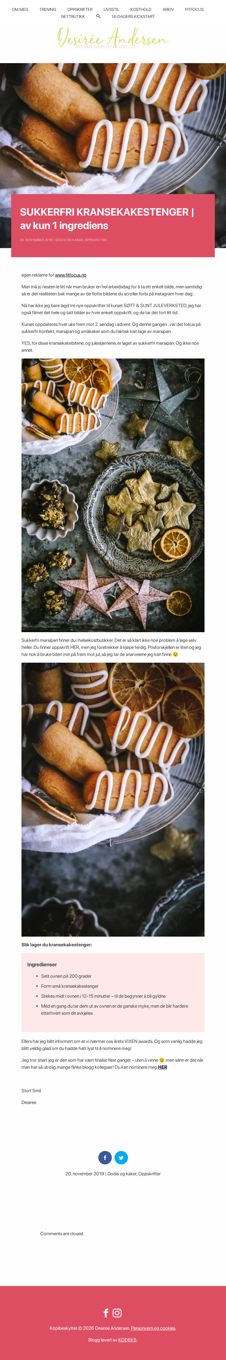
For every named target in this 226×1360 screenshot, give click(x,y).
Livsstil (111, 9)
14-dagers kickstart (133, 16)
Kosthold (141, 9)
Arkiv (168, 9)
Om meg (20, 9)
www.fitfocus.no (71, 275)
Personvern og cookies (153, 1328)
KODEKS (127, 1340)
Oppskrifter (79, 9)
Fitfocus (194, 9)
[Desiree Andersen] (113, 35)
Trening (47, 9)
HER (162, 1067)
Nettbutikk (73, 16)
